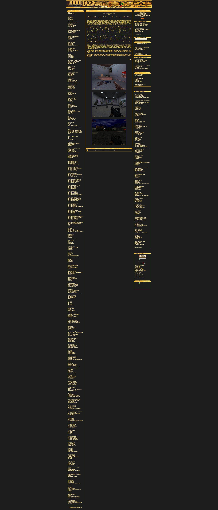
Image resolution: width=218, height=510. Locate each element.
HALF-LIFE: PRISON (72, 205)
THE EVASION (71, 414)
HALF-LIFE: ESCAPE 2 (73, 193)
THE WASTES (138, 228)
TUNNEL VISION (71, 463)
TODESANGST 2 (71, 454)
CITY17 (137, 275)
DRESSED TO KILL (72, 118)
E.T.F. (69, 124)
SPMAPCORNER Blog (140, 270)
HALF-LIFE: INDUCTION (73, 200)
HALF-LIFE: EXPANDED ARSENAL (75, 195)
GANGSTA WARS (138, 137)
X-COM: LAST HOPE (139, 244)
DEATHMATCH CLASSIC (140, 121)
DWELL (69, 123)
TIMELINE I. (70, 448)
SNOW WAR (137, 211)
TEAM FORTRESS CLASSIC (141, 218)
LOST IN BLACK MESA (73, 264)
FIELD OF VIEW (138, 130)
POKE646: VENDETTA (72, 313)
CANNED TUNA (138, 109)
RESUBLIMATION (71, 339)
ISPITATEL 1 (70, 249)
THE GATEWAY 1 (71, 418)
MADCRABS (70, 266)
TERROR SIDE (71, 401)
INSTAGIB (137, 159)
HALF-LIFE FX (71, 178)
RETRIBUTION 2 (71, 341)
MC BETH (70, 268)
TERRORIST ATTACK (72, 402)
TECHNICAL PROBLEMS (73, 400)
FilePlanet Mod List (140, 277)
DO (68, 116)
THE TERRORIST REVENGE (141, 225)
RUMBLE (70, 350)
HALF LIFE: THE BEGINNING (141, 146)
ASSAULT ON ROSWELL (73, 36)
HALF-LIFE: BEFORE (72, 184)
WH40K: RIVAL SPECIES (140, 241)
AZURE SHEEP (71, 39)
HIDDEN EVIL (70, 234)
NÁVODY (105, 7)
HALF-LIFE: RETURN (72, 209)
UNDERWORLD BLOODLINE (141, 232)
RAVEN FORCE (138, 189)
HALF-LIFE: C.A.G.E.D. (73, 186)
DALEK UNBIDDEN (72, 93)
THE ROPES (70, 431)
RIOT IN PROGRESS (72, 345)
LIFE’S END (70, 260)
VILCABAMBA (71, 482)
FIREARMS (137, 131)
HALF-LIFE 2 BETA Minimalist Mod (75, 176)
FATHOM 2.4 (70, 145)
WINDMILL (70, 495)
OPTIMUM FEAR (71, 297)
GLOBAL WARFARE (139, 142)
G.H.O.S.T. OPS (138, 134)
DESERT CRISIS (138, 122)
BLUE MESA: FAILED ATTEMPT (75, 60)
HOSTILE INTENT (138, 81)
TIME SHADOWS (71, 444)
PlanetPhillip (138, 273)
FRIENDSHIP (70, 157)
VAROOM (137, 235)
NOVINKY (92, 7)
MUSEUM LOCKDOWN (73, 284)
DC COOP (137, 119)
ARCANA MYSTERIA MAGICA (141, 98)
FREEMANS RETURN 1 (73, 154)
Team (81, 507)
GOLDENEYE (137, 143)
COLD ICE (137, 110)
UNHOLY (70, 475)
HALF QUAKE (71, 172)
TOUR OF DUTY (138, 229)
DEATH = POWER (71, 105)
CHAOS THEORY (71, 70)
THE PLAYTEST (71, 427)
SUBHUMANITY (71, 394)
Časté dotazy (142, 16)
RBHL (69, 325)
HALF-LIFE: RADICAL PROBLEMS (75, 206)
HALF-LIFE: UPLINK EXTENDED (75, 217)
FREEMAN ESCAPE (72, 151)
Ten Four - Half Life (140, 276)
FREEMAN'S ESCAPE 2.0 (73, 152)
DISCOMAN (70, 113)
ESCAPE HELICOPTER (73, 136)
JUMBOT (137, 164)
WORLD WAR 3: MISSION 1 (74, 496)
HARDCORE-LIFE (138, 151)
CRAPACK (137, 115)
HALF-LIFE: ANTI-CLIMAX (73, 181)
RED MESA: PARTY (139, 193)
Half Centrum (138, 268)
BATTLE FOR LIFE (139, 103)
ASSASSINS (137, 101)
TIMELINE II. (70, 449)
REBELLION (70, 326)
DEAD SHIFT (70, 104)
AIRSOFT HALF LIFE (139, 96)
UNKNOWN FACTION (72, 476)
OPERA (136, 175)
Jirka (130, 59)
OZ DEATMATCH (138, 180)
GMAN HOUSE (71, 160)
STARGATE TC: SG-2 (72, 390)
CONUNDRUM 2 (71, 87)
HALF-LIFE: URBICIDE (73, 219)
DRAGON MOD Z (138, 125)
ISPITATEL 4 (70, 253)
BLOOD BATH (71, 56)
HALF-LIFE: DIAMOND (73, 189)
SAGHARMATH (71, 354)
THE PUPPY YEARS (72, 429)
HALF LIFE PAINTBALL (140, 145)
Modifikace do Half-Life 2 (142, 14)
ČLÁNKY (111, 7)
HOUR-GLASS (71, 240)
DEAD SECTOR (71, 103)
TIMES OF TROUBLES (72, 451)
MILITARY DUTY (71, 273)
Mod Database (139, 271)
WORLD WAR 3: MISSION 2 (74, 497)
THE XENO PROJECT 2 (73, 441)
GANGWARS (137, 138)
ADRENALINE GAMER (139, 95)
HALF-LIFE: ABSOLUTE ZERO (74, 180)
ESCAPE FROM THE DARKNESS (75, 131)
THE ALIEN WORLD (139, 219)
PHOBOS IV (70, 307)
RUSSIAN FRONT (138, 200)
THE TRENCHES (138, 226)
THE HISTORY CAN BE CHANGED (75, 420)
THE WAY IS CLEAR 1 (72, 436)
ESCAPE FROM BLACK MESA (74, 130)
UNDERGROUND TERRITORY (74, 474)
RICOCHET (137, 83)
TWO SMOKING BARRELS (73, 467)
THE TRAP (70, 433)
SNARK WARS (138, 208)
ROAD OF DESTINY (72, 346)
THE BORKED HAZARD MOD (74, 408)
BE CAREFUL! (71, 43)
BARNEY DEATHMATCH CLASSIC (142, 102)
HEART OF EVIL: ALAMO (73, 230)
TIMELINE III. (70, 450)
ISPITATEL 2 (70, 250)
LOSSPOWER (71, 262)
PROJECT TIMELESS (139, 186)
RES (68, 333)
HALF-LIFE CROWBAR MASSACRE (142, 147)
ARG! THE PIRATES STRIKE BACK (142, 100)
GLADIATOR (137, 140)
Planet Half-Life (139, 272)
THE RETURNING (71, 430)
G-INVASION (70, 158)
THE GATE (70, 417)
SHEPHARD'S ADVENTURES (74, 368)
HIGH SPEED (70, 235)
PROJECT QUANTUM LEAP (74, 322)
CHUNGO (70, 79)
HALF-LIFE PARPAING (140, 149)
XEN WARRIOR (71, 503)
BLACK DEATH (71, 49)
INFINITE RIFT (71, 244)
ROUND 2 (137, 199)
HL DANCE (70, 236)
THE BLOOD (70, 407)
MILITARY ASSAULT (139, 169)
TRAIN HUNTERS (138, 230)
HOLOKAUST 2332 (139, 155)
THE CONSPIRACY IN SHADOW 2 (75, 411)
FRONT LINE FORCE (139, 132)
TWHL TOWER (71, 464)
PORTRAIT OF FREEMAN (73, 314)
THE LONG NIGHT (72, 424)
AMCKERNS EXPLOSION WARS (142, 97)
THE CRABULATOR (72, 412)
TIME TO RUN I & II (72, 445)
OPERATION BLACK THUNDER (75, 293)
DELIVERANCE (71, 109)
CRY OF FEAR (71, 91)
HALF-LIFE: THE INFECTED (74, 215)
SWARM (136, 216)
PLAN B (69, 309)
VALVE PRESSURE (72, 479)
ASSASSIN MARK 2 (72, 35)
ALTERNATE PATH (72, 29)
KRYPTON (70, 258)
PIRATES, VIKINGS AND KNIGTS (142, 183)
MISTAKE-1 (70, 280)
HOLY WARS (137, 156)
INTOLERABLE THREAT (73, 247)
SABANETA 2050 (138, 201)
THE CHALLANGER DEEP (73, 409)
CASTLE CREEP (71, 68)
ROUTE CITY (70, 348)
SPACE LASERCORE (72, 386)
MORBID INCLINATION (140, 171)
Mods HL (137, 266)
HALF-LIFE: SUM (71, 212)
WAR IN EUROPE (138, 237)
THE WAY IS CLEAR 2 (72, 437)
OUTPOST (70, 301)
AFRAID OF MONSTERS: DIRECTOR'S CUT (73, 23)
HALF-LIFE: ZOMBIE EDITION (74, 223)
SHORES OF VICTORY (140, 207)
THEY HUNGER (71, 443)
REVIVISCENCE (71, 344)
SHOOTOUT (70, 370)
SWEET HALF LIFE (72, 397)
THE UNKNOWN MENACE (73, 435)
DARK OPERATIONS (72, 97)
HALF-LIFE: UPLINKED (73, 218)
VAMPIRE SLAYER (139, 234)
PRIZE (69, 317)
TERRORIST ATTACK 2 (73, 403)
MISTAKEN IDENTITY (72, 282)
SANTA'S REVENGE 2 (72, 357)
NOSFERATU (70, 289)
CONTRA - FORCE (139, 112)
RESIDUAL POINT (72, 337)
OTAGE (69, 299)
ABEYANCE (70, 17)
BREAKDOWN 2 (71, 66)
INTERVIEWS (98, 7)
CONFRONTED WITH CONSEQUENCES (72, 85)
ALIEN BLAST (71, 26)
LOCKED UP (70, 261)
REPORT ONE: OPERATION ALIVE (75, 332)
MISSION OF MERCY (72, 278)
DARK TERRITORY (72, 98)
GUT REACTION (71, 163)
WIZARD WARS (138, 242)
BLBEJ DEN (70, 55)
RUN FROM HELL (71, 352)
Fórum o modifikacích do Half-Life (142, 15)
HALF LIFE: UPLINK (72, 169)
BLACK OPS (70, 51)
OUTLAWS (137, 177)
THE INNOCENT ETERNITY (74, 423)
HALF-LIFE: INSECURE (73, 203)
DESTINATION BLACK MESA (74, 111)
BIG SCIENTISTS (71, 48)
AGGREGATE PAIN (72, 25)
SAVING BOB (70, 358)
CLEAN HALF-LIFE (72, 81)
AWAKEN (70, 38)
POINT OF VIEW (71, 310)
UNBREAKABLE (71, 469)
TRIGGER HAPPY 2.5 (72, 459)
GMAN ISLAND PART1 (72, 161)
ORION (69, 298)
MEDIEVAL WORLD (72, 271)
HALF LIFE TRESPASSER (73, 164)
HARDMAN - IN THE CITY (73, 227)
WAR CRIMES (71, 493)
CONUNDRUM (71, 86)
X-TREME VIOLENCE (72, 501)
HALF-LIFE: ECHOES (72, 191)
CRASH (69, 89)
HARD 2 (69, 225)
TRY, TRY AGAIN (71, 461)
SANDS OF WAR (138, 204)
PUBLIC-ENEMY (138, 187)
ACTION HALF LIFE (139, 85)
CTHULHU (70, 92)
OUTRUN (70, 302)
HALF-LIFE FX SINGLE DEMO (74, 179)
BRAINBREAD (138, 107)
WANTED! (70, 491)
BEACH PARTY (71, 44)
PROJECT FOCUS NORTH (73, 321)
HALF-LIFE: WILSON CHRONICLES (75, 222)
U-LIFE (69, 468)
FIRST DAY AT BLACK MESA (74, 148)
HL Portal (137, 267)
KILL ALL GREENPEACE (73, 255)
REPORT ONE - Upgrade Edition (75, 331)
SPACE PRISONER (72, 387)
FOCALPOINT (71, 149)
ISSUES (69, 254)
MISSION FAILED (71, 277)
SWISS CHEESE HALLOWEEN (74, 399)
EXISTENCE (137, 128)
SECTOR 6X (70, 363)
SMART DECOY (71, 377)
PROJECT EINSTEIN (72, 320)
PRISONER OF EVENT (72, 316)
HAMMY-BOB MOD (139, 150)
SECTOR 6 (70, 362)
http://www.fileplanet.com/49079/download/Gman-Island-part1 (103, 150)
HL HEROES (137, 152)
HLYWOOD (70, 237)
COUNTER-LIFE (71, 88)
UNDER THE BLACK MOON (74, 470)
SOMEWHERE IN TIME (72, 384)
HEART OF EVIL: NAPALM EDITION (75, 231)
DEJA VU (70, 107)
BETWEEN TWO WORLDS (73, 45)
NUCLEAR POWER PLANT (73, 290)
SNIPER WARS (138, 210)
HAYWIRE (70, 228)
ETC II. (69, 138)
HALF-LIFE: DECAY (72, 187)
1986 (69, 12)
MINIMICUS (70, 274)
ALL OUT (70, 27)
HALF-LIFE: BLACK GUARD (74, 185)
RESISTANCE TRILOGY (73, 338)
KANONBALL (138, 165)
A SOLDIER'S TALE (72, 14)
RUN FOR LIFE (71, 351)
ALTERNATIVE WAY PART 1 (74, 30)
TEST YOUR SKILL (72, 405)
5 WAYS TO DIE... (71, 13)
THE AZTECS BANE (72, 406)
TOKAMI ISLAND (71, 455)
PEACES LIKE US (71, 305)
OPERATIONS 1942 (72, 296)
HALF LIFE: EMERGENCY (73, 166)
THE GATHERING (138, 222)
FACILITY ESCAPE (72, 140)
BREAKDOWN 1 (71, 64)
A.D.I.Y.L (69, 16)
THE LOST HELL (71, 425)
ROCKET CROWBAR (139, 198)
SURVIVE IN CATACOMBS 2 (74, 396)
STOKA (69, 393)
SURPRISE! (137, 213)
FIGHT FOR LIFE (71, 146)
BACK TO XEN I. (71, 41)
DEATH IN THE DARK (72, 106)
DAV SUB (70, 100)
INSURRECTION (71, 246)
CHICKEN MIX (71, 73)
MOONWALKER (71, 283)
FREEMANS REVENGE (73, 156)
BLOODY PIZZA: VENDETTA (74, 59)
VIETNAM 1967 (71, 481)
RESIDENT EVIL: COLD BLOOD (142, 195)
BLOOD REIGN (71, 57)
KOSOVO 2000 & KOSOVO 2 (74, 256)
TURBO (136, 231)
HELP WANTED (71, 233)
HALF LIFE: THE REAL (73, 167)
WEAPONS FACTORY (139, 240)
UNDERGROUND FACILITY (74, 473)
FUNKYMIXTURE (138, 133)
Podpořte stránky (142, 13)
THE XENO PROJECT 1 (73, 439)
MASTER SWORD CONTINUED (141, 167)
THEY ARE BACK (71, 442)
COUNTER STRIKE (139, 74)
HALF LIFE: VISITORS (72, 170)
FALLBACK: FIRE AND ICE (74, 143)
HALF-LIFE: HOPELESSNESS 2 (74, 199)
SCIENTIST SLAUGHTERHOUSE (75, 359)
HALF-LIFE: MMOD (72, 204)
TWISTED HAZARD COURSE (74, 465)
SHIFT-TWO (70, 369)
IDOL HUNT (70, 242)
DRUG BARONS (71, 119)
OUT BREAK (137, 176)
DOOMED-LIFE (71, 117)
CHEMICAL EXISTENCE (73, 72)
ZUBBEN (70, 505)
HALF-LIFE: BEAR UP (72, 182)
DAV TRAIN (70, 101)
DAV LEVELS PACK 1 (72, 99)
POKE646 (70, 311)
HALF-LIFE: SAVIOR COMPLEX (74, 211)
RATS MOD (137, 188)
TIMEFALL (70, 446)
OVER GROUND (138, 179)
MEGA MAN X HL (138, 168)
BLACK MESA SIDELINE (73, 50)
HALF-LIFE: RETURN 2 (73, 210)
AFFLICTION (70, 19)
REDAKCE (126, 7)
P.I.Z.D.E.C (70, 303)
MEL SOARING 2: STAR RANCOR (75, 272)
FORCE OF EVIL (71, 150)
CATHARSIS (70, 69)
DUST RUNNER (71, 122)
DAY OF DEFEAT (138, 75)
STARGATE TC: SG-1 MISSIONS (75, 389)
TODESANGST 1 (71, 452)
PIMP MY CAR (71, 308)
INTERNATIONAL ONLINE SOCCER (142, 162)
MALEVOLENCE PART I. (73, 267)
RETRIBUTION (71, 340)
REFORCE (137, 194)
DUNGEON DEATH (72, 121)
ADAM (69, 18)
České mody (142, 12)
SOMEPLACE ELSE (72, 383)
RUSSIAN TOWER (72, 353)
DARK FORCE (71, 95)
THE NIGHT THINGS (72, 426)
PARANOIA (70, 304)
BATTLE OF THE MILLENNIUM (141, 104)
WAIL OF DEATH (71, 488)
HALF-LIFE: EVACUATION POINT (75, 194)
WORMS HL (137, 243)
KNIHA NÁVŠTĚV (118, 7)
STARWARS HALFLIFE (73, 392)
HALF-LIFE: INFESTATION (73, 201)
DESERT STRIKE (71, 110)
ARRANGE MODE (71, 32)
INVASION (70, 248)
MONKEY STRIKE (138, 170)
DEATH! (136, 120)
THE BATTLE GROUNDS (140, 220)
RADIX (69, 323)
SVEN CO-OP (137, 80)
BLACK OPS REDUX (72, 53)
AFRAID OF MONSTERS (73, 20)
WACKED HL (137, 236)
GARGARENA (138, 139)
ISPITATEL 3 (70, 252)
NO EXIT (69, 288)
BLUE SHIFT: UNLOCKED (73, 61)
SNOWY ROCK (71, 378)
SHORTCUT (70, 371)
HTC (69, 241)
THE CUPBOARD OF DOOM (74, 413)
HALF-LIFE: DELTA (72, 188)
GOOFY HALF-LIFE (139, 144)
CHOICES (70, 76)
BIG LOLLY (70, 47)
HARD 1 (69, 224)
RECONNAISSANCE (72, 327)
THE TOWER (70, 432)
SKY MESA (70, 375)
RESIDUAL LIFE (71, 335)
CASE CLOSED (71, 67)
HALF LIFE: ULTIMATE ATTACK (75, 168)
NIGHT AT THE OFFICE (73, 285)
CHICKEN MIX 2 (71, 74)
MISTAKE (70, 279)
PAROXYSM (137, 182)
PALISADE (137, 181)
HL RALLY (137, 79)
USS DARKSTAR (71, 477)
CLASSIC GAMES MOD (73, 80)
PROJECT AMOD (71, 319)
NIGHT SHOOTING (72, 286)
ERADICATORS (138, 127)
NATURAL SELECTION (140, 77)
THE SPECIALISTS (139, 46)
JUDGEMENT (137, 163)
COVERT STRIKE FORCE (140, 114)
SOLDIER (70, 380)
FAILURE (70, 142)
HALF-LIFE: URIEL (72, 221)
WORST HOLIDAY (72, 500)
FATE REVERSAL (71, 144)
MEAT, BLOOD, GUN (72, 270)
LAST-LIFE (70, 259)
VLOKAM (70, 486)
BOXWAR (137, 106)
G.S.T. (136, 136)
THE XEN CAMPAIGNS (72, 438)
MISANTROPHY (71, 276)
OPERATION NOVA (72, 295)
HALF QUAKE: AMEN (72, 173)
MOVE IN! (137, 173)
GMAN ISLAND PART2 (72, 162)
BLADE (69, 54)
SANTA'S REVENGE (72, 356)
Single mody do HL (140, 274)
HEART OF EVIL (71, 229)
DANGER (70, 94)
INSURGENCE (138, 161)
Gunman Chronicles (140, 265)
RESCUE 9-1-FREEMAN (73, 334)
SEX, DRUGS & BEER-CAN (73, 366)
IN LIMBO (137, 158)
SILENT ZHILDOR (71, 374)
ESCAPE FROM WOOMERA (74, 135)
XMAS (136, 246)
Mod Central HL (139, 269)
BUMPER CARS (138, 108)
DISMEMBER (70, 115)
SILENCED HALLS (72, 372)
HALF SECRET (71, 175)
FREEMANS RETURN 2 (73, 155)
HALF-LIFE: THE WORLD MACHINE (75, 216)
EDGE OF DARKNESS (72, 125)
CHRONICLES (71, 78)
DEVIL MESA (70, 112)
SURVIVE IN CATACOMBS (73, 395)
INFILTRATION (71, 243)
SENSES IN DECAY (72, 365)
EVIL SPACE (70, 139)
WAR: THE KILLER (72, 494)
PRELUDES (70, 315)
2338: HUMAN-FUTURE (140, 92)
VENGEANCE (70, 480)
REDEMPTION (71, 329)
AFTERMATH (70, 24)
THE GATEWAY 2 (71, 419)
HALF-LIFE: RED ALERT (73, 207)
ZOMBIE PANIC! (138, 247)
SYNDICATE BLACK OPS (140, 217)
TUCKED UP (70, 462)
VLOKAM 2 (70, 487)
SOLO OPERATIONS (72, 382)
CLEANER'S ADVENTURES (74, 82)
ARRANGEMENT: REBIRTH (74, 33)
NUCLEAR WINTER (72, 291)
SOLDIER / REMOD (72, 381)
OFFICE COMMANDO (72, 292)
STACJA (69, 388)
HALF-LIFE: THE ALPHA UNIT (74, 213)
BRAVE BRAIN (71, 63)
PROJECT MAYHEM (139, 185)
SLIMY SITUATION (72, 376)
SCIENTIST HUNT (138, 206)
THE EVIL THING (71, 415)
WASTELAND (137, 238)
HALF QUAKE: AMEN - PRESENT (75, 174)
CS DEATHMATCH (139, 116)
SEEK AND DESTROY (72, 364)
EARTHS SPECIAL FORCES (141, 126)
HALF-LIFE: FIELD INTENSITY (74, 197)
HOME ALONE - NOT (72, 239)
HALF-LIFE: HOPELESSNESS (74, 198)
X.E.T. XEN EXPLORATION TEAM (75, 502)
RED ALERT (137, 191)
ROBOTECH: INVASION (73, 347)
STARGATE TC (138, 212)
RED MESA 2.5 (71, 328)
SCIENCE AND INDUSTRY (140, 84)
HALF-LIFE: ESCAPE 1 (73, 192)
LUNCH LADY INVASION (73, 265)
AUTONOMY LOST (72, 37)
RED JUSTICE (138, 192)
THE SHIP (137, 223)
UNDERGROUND (71, 471)
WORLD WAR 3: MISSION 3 (74, 499)
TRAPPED (70, 458)
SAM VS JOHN (138, 202)
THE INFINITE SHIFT (72, 421)
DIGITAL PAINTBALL (139, 124)
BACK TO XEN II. (71, 42)
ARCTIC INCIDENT (72, 31)
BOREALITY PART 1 (72, 62)
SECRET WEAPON (72, 360)
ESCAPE (69, 129)
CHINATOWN (70, 75)
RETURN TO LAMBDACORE (74, 343)
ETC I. (69, 137)
